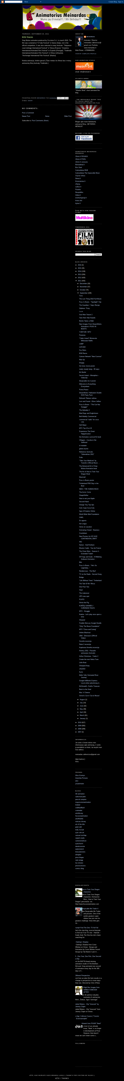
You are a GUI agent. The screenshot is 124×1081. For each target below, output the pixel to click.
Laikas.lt (78, 187)
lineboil (77, 805)
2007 (80, 732)
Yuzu (81, 296)
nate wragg (79, 860)
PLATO (81, 599)
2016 (80, 265)
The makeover (84, 593)
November (83, 287)
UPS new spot (84, 596)
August (82, 699)
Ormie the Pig (84, 602)
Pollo (81, 457)
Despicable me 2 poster (87, 381)
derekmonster (80, 846)
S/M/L (81, 517)
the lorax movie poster (87, 366)
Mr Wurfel (82, 372)
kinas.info (78, 200)
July (81, 703)
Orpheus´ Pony (84, 308)
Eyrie (81, 672)
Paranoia (82, 335)
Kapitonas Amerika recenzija (89, 647)
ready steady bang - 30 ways (89, 369)
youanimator (79, 784)
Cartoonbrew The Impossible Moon (87, 173)
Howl (81, 590)
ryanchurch (79, 843)
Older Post (68, 116)
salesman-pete (80, 797)
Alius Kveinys (80, 775)
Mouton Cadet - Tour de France (90, 548)
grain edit (78, 827)
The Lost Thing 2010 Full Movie (90, 299)
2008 (80, 729)
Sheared (82, 620)
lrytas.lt (78, 203)
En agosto (82, 520)
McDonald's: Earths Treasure (89, 686)
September (84, 293)
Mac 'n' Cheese (84, 692)
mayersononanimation (83, 802)
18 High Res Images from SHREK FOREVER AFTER (91, 989)
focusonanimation (81, 816)
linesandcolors (80, 852)
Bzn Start (78, 167)
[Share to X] (63, 98)
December (83, 283)
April (81, 712)
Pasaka (78, 189)
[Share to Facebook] (65, 98)
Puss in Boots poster (86, 480)
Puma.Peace (83, 390)
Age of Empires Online (87, 511)
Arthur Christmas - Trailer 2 (88, 656)
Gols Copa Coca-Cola (86, 508)
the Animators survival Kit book (90, 437)
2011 (80, 281)
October (83, 290)
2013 (80, 274)
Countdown (83, 533)
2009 (80, 726)
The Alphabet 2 (84, 410)
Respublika (79, 192)
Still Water (82, 425)
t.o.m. (81, 311)
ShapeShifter (83, 495)
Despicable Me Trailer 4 (90, 909)
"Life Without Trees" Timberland (90, 580)
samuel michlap (80, 835)
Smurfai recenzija (85, 641)
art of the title (80, 824)
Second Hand (84, 502)
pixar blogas (79, 857)
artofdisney (79, 813)
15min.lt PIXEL (80, 159)
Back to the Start (85, 689)
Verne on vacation (85, 527)
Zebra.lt (78, 195)
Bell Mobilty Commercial (87, 416)
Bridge (81, 577)
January (83, 718)
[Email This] (58, 98)
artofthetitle (79, 819)
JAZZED (82, 669)
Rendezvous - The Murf (87, 571)
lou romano (79, 863)
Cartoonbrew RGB (81, 170)
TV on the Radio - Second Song (90, 574)
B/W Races (83, 353)
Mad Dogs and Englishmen (88, 413)
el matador (83, 445)
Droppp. (82, 363)
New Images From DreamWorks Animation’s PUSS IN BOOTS (90, 326)
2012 (80, 278)
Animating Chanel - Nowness (89, 530)
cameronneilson (80, 841)
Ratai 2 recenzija (85, 644)
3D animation (80, 794)
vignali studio (80, 838)
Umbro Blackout (84, 632)
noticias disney (80, 821)
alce (76, 781)
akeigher (78, 855)
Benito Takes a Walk (86, 321)
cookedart (78, 810)
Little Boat (82, 662)
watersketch (79, 849)
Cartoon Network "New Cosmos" (90, 356)
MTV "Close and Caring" (87, 629)
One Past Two (84, 587)
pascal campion (80, 799)
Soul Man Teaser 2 (85, 315)
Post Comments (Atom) (40, 120)
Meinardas (90, 36)
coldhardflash (80, 808)
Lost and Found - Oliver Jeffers (90, 401)
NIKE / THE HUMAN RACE (89, 489)
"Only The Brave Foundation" (89, 626)
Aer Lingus (83, 524)
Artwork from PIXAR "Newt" (91, 1023)
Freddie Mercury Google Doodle (90, 623)
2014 (80, 271)
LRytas (77, 184)
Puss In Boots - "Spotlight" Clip (90, 302)
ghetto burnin (83, 449)
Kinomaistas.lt (80, 181)
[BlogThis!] (60, 98)
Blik (80, 562)
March (82, 715)
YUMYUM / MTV (85, 332)
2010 (80, 722)
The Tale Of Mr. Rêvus (87, 584)
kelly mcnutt (79, 830)
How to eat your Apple (87, 498)
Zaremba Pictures (81, 778)
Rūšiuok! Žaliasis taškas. (88, 398)
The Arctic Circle (85, 492)
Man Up (82, 360)
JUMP (81, 344)
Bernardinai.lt (80, 165)
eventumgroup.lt (81, 198)
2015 (80, 268)
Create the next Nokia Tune (88, 659)
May (81, 709)
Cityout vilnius (80, 176)
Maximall (82, 477)
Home (47, 116)
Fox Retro (82, 350)
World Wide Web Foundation (89, 514)
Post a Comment (28, 113)
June (82, 706)
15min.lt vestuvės (81, 162)
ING (80, 542)
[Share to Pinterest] (67, 98)
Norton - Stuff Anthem (86, 545)
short (30, 100)
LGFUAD (82, 347)
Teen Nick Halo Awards (87, 318)
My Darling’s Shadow (81, 942)
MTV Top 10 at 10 (85, 428)
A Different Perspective (82, 975)
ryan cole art (79, 832)
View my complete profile (85, 53)
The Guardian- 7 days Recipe (89, 305)
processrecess (80, 866)
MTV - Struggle (84, 611)
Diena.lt (78, 178)
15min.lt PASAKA (81, 156)
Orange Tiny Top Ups (86, 505)
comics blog (79, 868)
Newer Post (26, 116)
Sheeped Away (84, 666)
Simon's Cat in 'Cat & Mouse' (89, 696)
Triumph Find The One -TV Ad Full (86, 928)
